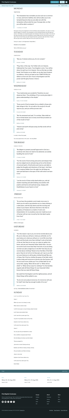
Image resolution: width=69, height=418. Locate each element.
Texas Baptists (57, 410)
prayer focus (64, 371)
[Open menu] (66, 2)
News (62, 2)
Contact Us (22, 410)
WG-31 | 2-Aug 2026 (53, 380)
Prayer (3, 371)
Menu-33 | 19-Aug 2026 (31, 380)
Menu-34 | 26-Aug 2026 (8, 380)
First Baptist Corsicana (9, 2)
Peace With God (64, 410)
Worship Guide (55, 2)
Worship (48, 377)
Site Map (51, 410)
